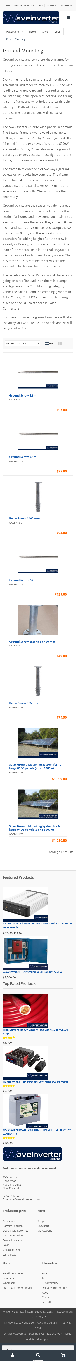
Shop (40, 5)
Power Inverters (12, 1240)
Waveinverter (13, 31)
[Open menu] (68, 17)
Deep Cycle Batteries (15, 1230)
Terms (46, 1278)
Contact (46, 1297)
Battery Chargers (13, 1226)
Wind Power (10, 1254)
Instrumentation (13, 1235)
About (45, 1292)
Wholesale (9, 1283)
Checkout (51, 5)
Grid (51, 343)
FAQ (44, 1273)
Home (7, 5)
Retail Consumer (13, 1273)
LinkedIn (47, 1302)
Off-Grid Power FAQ (24, 5)
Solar (57, 31)
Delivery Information (54, 1287)
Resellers (8, 1278)
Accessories (10, 1221)
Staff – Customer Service (18, 1287)
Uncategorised (12, 1250)
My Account (66, 5)
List (64, 343)
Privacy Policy (50, 1283)
